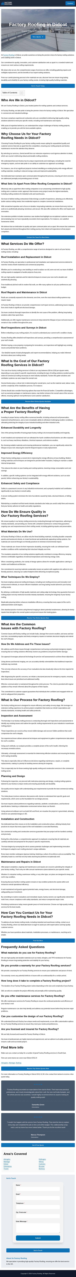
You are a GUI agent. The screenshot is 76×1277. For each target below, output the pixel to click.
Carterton (42, 1164)
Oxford (6, 1164)
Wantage (12, 1063)
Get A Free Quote (38, 1145)
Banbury (42, 1169)
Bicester (42, 1166)
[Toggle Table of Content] (20, 93)
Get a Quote (37, 37)
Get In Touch (38, 1250)
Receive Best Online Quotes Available (38, 401)
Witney (41, 1161)
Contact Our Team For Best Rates (38, 237)
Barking (18, 1063)
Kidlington (42, 1159)
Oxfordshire (8, 1166)
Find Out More (38, 940)
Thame (6, 1169)
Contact (70, 3)
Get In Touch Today (38, 86)
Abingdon (4, 1063)
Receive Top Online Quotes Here (38, 618)
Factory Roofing (8, 55)
